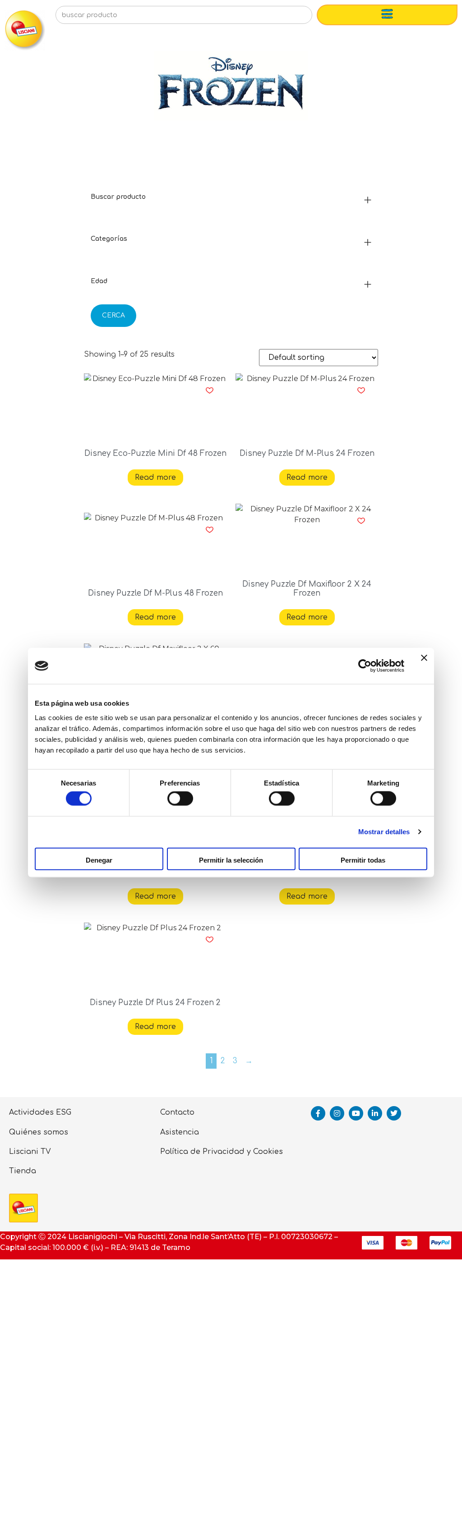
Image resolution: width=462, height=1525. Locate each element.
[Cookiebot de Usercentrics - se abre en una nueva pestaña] (364, 666)
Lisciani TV (30, 1152)
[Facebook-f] (318, 1113)
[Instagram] (337, 1113)
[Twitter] (394, 1113)
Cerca (113, 315)
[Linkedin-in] (375, 1113)
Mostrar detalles (384, 832)
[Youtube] (356, 1113)
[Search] (291, 17)
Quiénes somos (38, 1132)
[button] (209, 390)
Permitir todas (363, 860)
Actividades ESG (40, 1112)
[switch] (180, 798)
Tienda (22, 1171)
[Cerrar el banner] (424, 666)
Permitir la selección (231, 860)
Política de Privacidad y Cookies (221, 1152)
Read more (155, 477)
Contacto (177, 1112)
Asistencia (179, 1132)
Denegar (99, 860)
